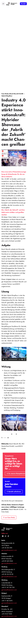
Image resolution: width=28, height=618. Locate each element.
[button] (14, 354)
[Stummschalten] (22, 359)
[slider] (12, 359)
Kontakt (23, 4)
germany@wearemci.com (9, 550)
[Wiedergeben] (3, 359)
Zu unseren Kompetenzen (16, 474)
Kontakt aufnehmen (14, 492)
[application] (14, 354)
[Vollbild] (24, 359)
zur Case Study (10, 517)
